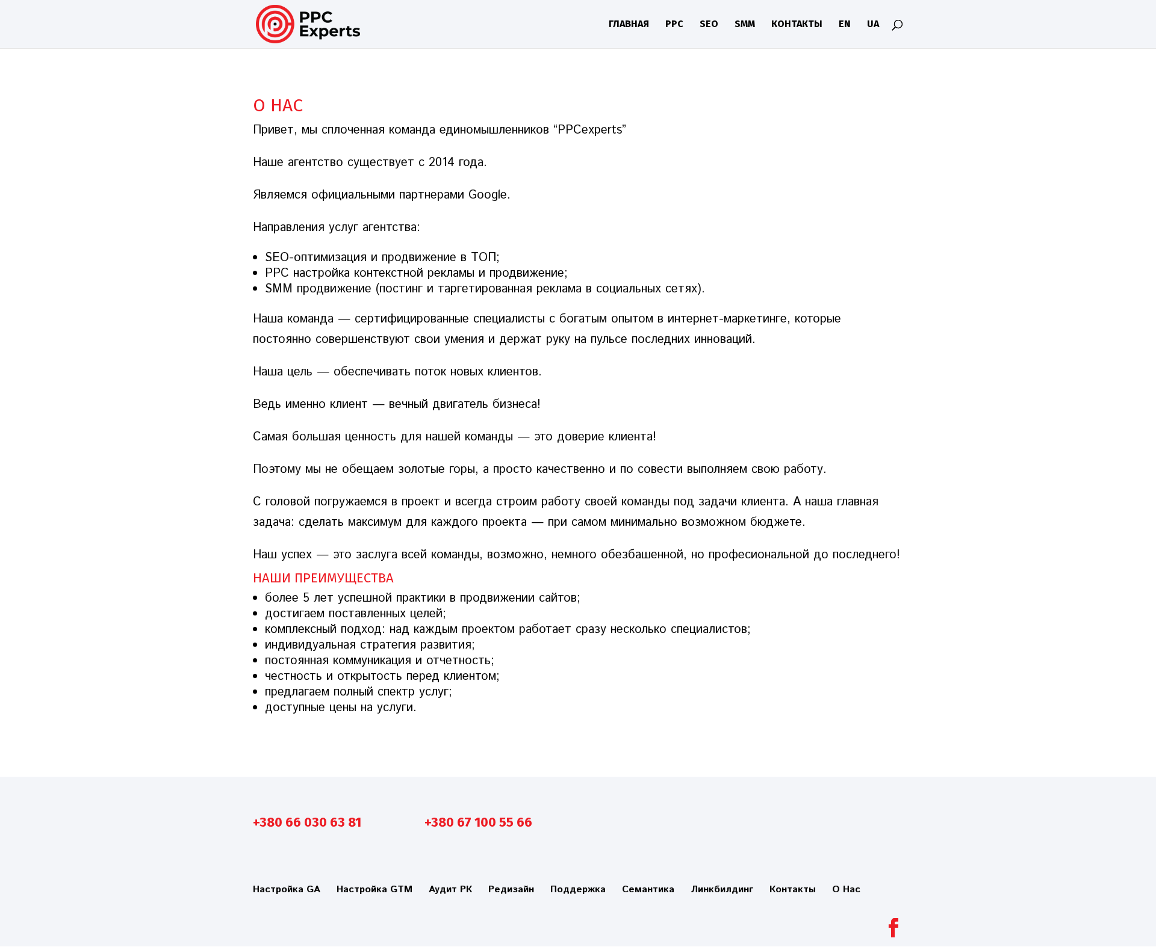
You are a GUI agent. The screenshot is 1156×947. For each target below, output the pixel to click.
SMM (745, 24)
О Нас (846, 889)
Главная (629, 24)
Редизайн (511, 889)
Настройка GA (286, 889)
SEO (709, 24)
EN (845, 24)
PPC (674, 24)
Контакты (796, 24)
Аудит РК (450, 889)
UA (873, 24)
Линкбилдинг (722, 889)
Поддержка (578, 889)
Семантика (648, 889)
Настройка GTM (374, 889)
